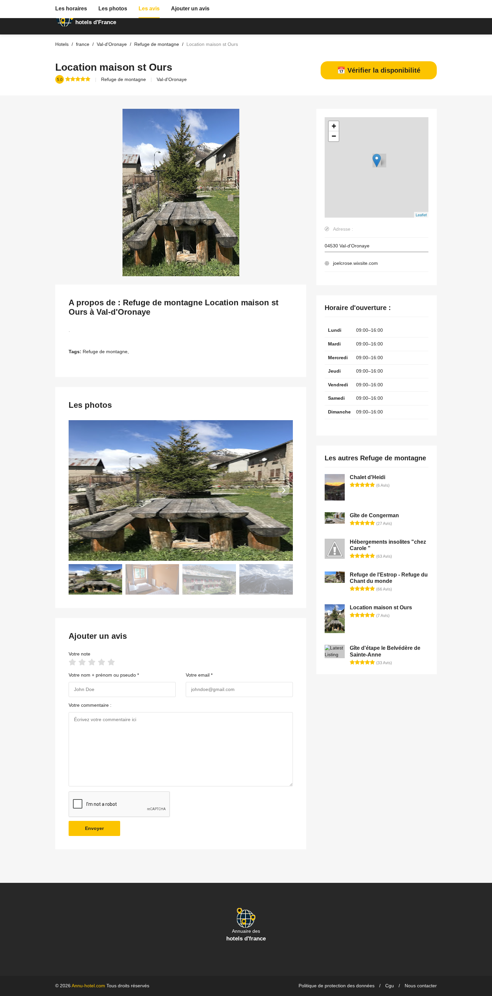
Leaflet (421, 214)
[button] (284, 490)
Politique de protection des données (337, 985)
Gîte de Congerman (374, 515)
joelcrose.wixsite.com (355, 263)
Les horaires (71, 8)
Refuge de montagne (123, 79)
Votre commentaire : (90, 705)
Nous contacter (421, 985)
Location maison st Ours (381, 607)
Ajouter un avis (190, 8)
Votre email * (199, 675)
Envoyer (94, 828)
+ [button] (334, 126)
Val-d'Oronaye (172, 79)
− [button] (334, 136)
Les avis (149, 8)
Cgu (389, 985)
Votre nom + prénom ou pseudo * (104, 675)
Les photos (112, 8)
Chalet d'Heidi (367, 477)
